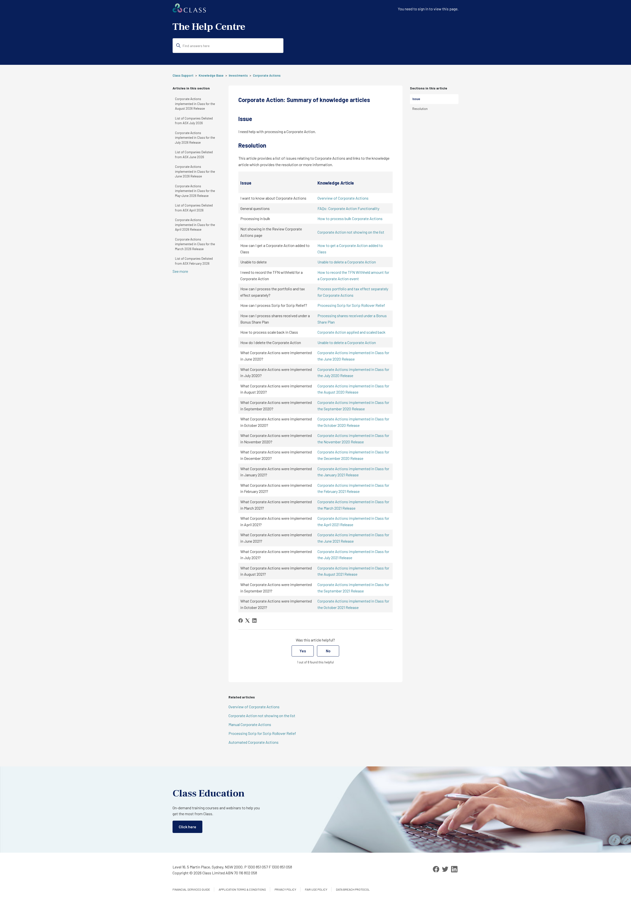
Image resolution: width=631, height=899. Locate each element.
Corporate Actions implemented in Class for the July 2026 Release (195, 137)
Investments (238, 75)
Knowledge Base (211, 75)
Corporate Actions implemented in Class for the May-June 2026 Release (195, 191)
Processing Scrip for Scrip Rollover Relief (351, 305)
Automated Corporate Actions (253, 742)
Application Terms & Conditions (242, 889)
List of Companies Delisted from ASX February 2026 (194, 261)
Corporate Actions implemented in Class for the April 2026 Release (195, 224)
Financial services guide (191, 889)
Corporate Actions (266, 75)
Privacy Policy (285, 889)
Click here (187, 826)
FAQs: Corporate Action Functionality (348, 208)
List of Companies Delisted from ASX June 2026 (194, 154)
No (328, 650)
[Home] (189, 11)
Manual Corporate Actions (249, 724)
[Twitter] (445, 869)
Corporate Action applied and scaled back (351, 332)
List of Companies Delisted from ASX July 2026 (194, 120)
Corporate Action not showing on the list (350, 232)
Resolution (420, 109)
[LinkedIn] (254, 620)
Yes (302, 650)
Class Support (183, 75)
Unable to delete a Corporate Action (346, 261)
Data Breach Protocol (353, 889)
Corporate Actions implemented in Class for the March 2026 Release (195, 244)
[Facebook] (240, 620)
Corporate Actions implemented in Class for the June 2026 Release (195, 171)
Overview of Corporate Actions (342, 198)
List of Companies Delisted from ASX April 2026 (194, 207)
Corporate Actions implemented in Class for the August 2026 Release (195, 103)
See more (180, 271)
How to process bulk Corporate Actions (350, 218)
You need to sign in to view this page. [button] (428, 8)
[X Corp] (247, 620)
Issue (416, 99)
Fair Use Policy (316, 889)
